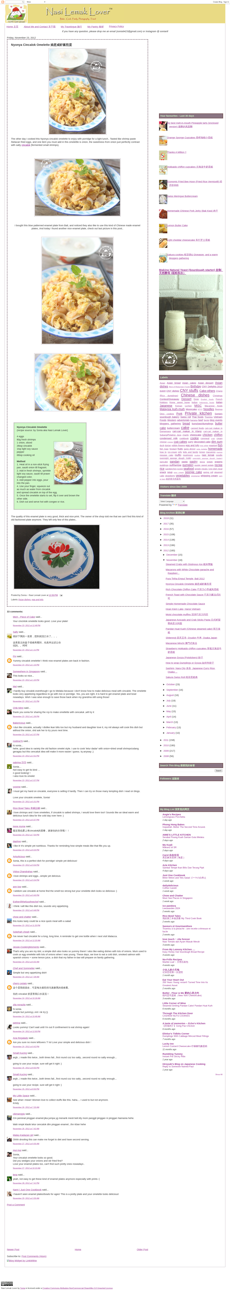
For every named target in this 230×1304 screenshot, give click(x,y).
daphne (17, 841)
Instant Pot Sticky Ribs (174, 1056)
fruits (180, 449)
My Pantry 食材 (95, 26)
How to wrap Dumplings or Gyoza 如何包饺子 (190, 663)
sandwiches (171, 469)
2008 (166, 756)
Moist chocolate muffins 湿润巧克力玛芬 (187, 614)
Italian (219, 402)
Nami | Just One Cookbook (27, 1189)
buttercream (173, 428)
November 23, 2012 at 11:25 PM (26, 925)
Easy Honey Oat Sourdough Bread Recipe (183, 952)
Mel (15, 686)
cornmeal (205, 438)
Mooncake (191, 409)
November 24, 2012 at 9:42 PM (26, 1046)
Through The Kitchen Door (178, 1013)
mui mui (17, 1150)
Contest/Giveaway (169, 399)
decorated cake (202, 442)
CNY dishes (172, 391)
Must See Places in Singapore (177, 898)
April (169, 716)
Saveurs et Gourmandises (177, 926)
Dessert (186, 399)
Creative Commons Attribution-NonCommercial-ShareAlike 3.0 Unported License (77, 1288)
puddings (164, 465)
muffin (178, 455)
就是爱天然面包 (173, 479)
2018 (166, 518)
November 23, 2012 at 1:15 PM (26, 665)
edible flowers (178, 445)
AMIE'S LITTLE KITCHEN (177, 834)
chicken (207, 434)
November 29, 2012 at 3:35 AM (26, 1198)
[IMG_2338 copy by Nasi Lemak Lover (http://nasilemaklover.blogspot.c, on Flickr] (77, 215)
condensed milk (169, 438)
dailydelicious (170, 885)
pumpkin (187, 465)
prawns (218, 461)
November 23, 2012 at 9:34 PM (26, 880)
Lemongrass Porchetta (174, 817)
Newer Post (13, 1249)
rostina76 (18, 741)
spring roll (208, 472)
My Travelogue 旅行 (71, 26)
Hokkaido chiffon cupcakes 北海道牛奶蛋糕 (190, 167)
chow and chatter (22, 917)
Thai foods (198, 417)
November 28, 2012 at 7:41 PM (26, 1183)
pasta (185, 461)
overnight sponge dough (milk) (175, 458)
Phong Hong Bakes (173, 824)
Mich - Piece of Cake (24, 617)
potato (210, 462)
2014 (166, 539)
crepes (170, 442)
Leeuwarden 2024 (171, 908)
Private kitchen (198, 413)
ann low (17, 886)
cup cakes (180, 441)
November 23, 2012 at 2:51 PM (26, 756)
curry (190, 442)
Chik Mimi (18, 708)
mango (219, 452)
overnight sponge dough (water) (207, 458)
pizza (202, 462)
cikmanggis (19, 1114)
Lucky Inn (168, 1043)
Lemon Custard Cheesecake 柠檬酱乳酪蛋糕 (185, 1046)
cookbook (184, 438)
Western (171, 420)
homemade (215, 448)
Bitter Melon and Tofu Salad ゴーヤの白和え (184, 878)
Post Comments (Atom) (34, 1256)
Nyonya (218, 409)
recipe (218, 465)
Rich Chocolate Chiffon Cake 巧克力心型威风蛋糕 (192, 589)
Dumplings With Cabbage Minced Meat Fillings (186, 1036)
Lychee (188, 406)
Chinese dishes (195, 395)
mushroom (188, 455)
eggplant (213, 445)
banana (194, 420)
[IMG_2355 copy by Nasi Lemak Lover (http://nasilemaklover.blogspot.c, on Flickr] (68, 463)
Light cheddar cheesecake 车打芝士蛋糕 (188, 240)
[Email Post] (60, 595)
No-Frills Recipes (172, 959)
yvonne (17, 787)
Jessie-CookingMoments (26, 947)
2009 (166, 751)
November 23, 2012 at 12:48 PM (26, 625)
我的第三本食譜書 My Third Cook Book (182, 918)
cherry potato (20, 983)
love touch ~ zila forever (176, 939)
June (169, 706)
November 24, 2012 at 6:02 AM (26, 962)
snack (163, 472)
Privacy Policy (116, 26)
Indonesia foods (206, 402)
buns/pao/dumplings (202, 423)
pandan (174, 461)
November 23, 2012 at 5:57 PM (26, 820)
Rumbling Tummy (173, 1054)
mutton (197, 455)
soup (169, 472)
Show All (218, 1075)
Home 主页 (12, 26)
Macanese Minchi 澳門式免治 (181, 643)
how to (163, 452)
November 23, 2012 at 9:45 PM (26, 895)
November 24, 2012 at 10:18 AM (26, 998)
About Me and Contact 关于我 (40, 26)
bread (186, 423)
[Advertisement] (77, 1227)
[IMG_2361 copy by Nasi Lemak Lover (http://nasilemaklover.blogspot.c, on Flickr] (77, 410)
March (170, 722)
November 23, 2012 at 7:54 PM (26, 835)
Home (78, 1249)
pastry (194, 461)
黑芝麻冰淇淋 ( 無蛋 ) (173, 857)
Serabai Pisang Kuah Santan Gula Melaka (183, 837)
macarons (210, 452)
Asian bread (174, 383)
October (171, 684)
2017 (166, 523)
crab (213, 438)
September (172, 690)
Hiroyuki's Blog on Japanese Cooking (184, 1064)
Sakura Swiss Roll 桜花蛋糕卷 (182, 677)
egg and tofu (37, 599)
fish (220, 445)
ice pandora (169, 906)
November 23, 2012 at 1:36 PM (26, 716)
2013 (166, 545)
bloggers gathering (170, 423)
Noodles (208, 409)
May (169, 711)
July (168, 700)
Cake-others (207, 390)
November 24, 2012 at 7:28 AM (26, 977)
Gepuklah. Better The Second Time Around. (184, 827)
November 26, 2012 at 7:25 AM (26, 1107)
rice (162, 468)
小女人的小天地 (171, 969)
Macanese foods (213, 406)
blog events (216, 420)
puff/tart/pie (175, 465)
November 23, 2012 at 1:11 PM (26, 650)
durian (168, 445)
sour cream (179, 472)
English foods (207, 399)
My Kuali (167, 845)
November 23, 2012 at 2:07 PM (26, 734)
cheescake (195, 435)
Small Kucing (20, 1053)
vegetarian (195, 476)
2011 (166, 740)
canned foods (197, 428)
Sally (15, 632)
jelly (180, 452)
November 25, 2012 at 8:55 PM (26, 1068)
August (170, 695)
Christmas (217, 395)
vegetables (183, 475)
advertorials (183, 420)
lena (15, 1174)
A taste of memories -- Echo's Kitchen (184, 1023)
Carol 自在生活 (171, 855)
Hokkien (164, 402)
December (172, 554)
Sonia (22, 1288)
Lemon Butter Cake (177, 225)
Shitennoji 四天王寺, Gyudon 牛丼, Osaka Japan (191, 637)
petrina (16, 1023)
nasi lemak (208, 455)
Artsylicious (19, 856)
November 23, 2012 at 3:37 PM (26, 780)
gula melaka (201, 449)
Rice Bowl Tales (172, 916)
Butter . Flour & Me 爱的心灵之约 (181, 993)
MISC (198, 405)
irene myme (19, 826)
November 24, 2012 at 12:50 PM (26, 1031)
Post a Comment (16, 1204)
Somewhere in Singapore (26, 671)
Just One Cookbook (174, 875)
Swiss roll (185, 417)
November (172, 560)
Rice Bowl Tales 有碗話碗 (26, 808)
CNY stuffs (189, 390)
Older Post (142, 1249)
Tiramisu (209, 417)
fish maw (164, 449)
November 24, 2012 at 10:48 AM (26, 1016)
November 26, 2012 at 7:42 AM (26, 1129)
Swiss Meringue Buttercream (182, 196)
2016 (166, 529)
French (219, 399)
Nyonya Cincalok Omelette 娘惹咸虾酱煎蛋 (188, 584)
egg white (204, 445)
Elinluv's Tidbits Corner (176, 1033)
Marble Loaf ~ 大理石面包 (175, 962)
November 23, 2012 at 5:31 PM (26, 802)
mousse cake (166, 455)
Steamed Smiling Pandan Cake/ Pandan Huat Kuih (187, 1005)
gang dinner (190, 449)
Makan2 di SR (169, 847)
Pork (179, 413)
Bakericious (19, 723)
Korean (178, 406)
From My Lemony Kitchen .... (179, 949)
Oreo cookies (167, 414)
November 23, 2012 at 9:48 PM (26, 910)
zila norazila (19, 1004)
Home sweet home (179, 402)
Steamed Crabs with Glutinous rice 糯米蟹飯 (189, 564)
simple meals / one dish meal (208, 469)
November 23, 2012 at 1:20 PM (26, 680)
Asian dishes (24, 599)
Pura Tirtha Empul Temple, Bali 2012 (185, 578)
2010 (166, 745)
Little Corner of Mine (174, 1003)
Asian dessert (205, 383)
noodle (219, 455)
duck (162, 445)
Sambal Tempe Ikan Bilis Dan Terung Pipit (183, 867)
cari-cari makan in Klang (187, 431)
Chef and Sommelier (24, 968)
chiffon (218, 434)
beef (200, 420)
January (171, 733)
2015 (166, 534)
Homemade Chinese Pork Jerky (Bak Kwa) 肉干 (192, 210)
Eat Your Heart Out (173, 980)
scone (180, 469)
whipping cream (209, 475)
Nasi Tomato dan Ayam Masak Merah (181, 941)
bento (206, 420)
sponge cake (193, 472)
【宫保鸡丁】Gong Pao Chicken (179, 1026)
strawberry (170, 476)
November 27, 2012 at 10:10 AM (26, 1168)
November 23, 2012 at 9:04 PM (26, 865)
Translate (183, 505)
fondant (173, 449)
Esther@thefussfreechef (26, 901)
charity (185, 435)
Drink (196, 399)
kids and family (190, 452)
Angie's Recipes (172, 814)
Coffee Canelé (170, 888)
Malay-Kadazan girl (23, 1135)
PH (14, 656)
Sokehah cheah (21, 932)
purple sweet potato (204, 465)
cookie (194, 438)
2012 (166, 550)
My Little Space (21, 1095)
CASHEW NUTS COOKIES (176, 1016)
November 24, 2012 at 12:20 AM (26, 940)
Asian (162, 383)
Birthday (195, 386)
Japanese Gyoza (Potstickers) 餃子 (184, 657)
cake (185, 428)
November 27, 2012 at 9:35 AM (26, 1144)
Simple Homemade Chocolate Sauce (185, 603)
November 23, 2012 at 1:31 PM (26, 701)
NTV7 (200, 409)
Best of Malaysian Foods (179, 387)
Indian (195, 402)
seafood (189, 468)
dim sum (216, 441)
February (171, 727)
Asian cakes (189, 383)
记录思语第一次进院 (173, 972)
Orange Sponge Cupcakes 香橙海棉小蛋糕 (190, 137)
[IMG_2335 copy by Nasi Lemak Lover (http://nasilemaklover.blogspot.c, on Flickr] (77, 343)
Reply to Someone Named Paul (178, 1066)
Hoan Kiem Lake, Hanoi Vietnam (183, 609)
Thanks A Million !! (176, 152)
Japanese (166, 405)
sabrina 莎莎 (19, 762)
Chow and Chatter (173, 895)
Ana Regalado (20, 1038)
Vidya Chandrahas (23, 871)
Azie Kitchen (170, 865)
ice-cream (172, 452)
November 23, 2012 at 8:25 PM (26, 850)
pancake (164, 462)
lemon (202, 452)
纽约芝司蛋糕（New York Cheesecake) (182, 995)
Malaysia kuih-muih (172, 409)
